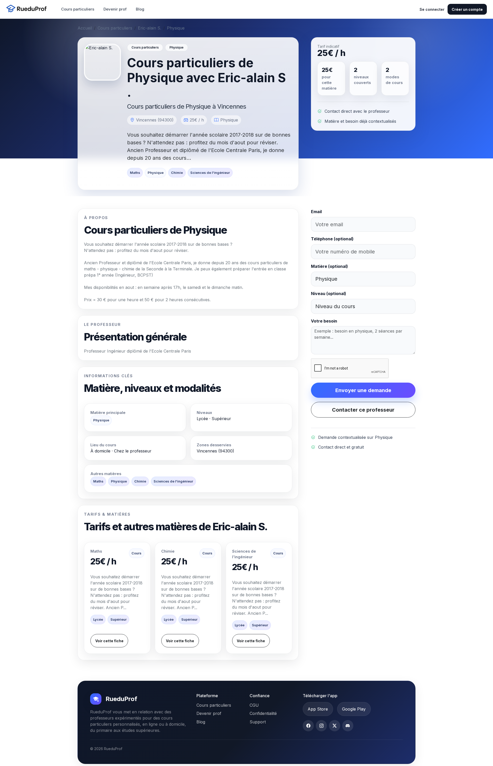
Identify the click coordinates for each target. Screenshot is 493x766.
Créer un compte (467, 9)
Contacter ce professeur (363, 410)
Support (258, 721)
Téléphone (332, 238)
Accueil (85, 28)
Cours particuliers (77, 9)
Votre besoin (324, 321)
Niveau (328, 293)
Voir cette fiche (109, 641)
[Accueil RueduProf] (28, 9)
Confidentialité (263, 713)
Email (316, 211)
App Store (318, 709)
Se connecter (432, 9)
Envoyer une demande (363, 390)
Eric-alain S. (149, 28)
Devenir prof (115, 9)
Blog (140, 9)
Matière (329, 266)
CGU (254, 705)
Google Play (354, 709)
